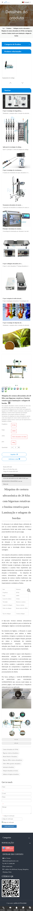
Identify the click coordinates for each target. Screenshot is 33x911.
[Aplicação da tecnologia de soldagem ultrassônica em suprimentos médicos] (16, 141)
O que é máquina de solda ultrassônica (13, 295)
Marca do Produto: (7, 469)
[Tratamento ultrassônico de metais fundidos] (16, 199)
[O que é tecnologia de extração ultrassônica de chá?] (16, 348)
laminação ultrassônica (8, 767)
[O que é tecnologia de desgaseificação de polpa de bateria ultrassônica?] (16, 105)
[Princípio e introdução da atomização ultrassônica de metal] (16, 223)
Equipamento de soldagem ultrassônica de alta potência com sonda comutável (9, 78)
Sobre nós (5, 484)
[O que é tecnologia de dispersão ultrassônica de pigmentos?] (16, 317)
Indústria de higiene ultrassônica (11, 774)
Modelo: (5, 467)
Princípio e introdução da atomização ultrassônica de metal (13, 225)
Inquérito (13, 454)
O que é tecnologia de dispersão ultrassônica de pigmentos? (13, 319)
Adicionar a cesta (13, 459)
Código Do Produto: (8, 471)
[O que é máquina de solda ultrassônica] (16, 293)
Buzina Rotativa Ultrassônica (10, 756)
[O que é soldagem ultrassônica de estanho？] (16, 258)
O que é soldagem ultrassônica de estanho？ (13, 260)
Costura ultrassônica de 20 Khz (10, 749)
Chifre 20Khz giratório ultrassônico (12, 763)
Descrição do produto (8, 475)
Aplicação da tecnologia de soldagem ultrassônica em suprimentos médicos (13, 144)
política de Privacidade (20, 903)
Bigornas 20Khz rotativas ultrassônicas (12, 760)
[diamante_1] (8, 849)
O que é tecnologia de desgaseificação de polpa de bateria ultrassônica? (13, 107)
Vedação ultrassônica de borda (10, 770)
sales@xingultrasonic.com (11, 861)
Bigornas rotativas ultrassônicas (10, 753)
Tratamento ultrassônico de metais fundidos (13, 202)
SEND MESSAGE (9, 826)
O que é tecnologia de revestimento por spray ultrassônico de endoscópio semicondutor (13, 167)
